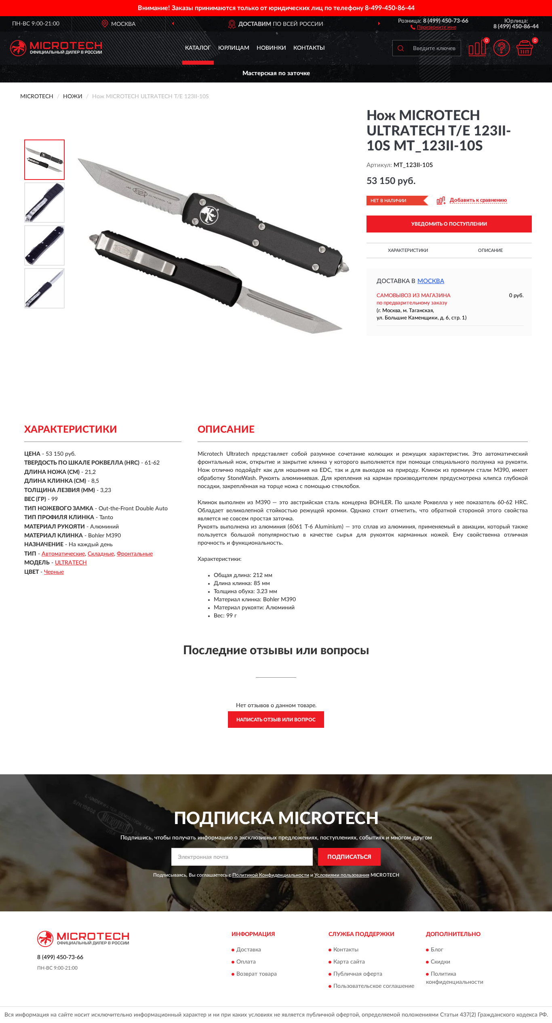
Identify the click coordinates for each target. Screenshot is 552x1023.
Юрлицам (233, 48)
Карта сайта (349, 962)
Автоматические (63, 554)
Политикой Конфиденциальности (270, 875)
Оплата (246, 962)
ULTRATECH (71, 563)
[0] (524, 48)
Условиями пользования (341, 875)
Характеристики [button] (408, 250)
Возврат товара (256, 974)
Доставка (248, 950)
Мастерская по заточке (276, 73)
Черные (54, 572)
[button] (433, 26)
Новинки (271, 48)
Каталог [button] (198, 48)
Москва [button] (430, 281)
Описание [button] (490, 250)
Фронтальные (135, 554)
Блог (437, 950)
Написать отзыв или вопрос (276, 719)
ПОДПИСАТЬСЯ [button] (349, 857)
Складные (101, 554)
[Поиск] (400, 48)
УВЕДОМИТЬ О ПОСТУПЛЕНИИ (449, 224)
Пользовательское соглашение (373, 986)
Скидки (440, 962)
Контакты (309, 48)
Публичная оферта (357, 974)
